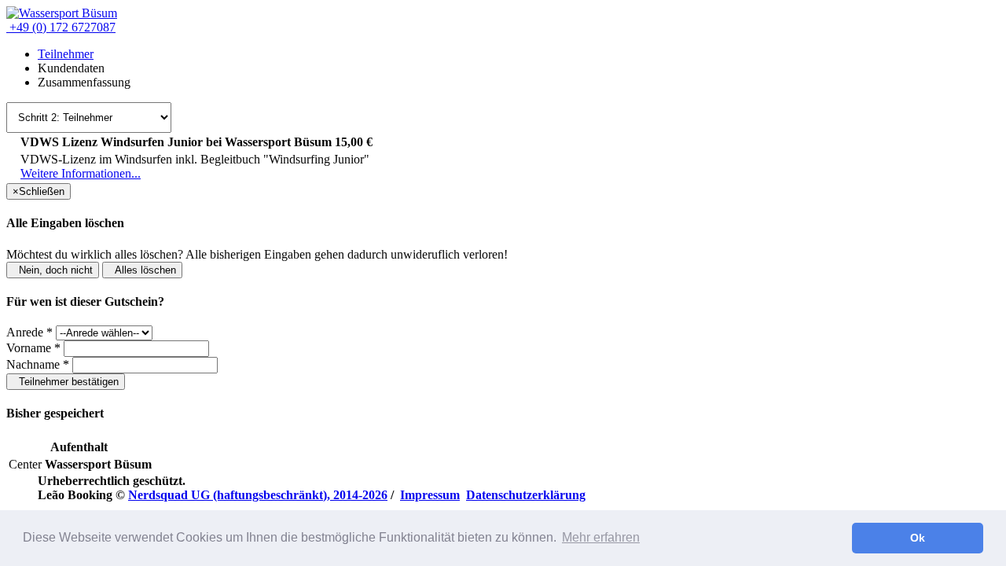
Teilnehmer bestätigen (66, 382)
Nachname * (37, 364)
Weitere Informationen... (80, 173)
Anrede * (29, 332)
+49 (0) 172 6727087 (61, 27)
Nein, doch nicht (53, 270)
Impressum (430, 495)
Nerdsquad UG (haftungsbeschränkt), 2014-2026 (257, 495)
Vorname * (33, 348)
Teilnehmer (66, 54)
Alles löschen (142, 270)
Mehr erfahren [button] (601, 537)
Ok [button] (917, 537)
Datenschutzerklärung (526, 495)
